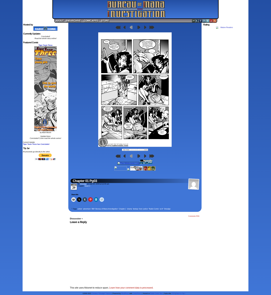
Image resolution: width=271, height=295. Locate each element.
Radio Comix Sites (156, 293)
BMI (93, 209)
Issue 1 (87, 186)
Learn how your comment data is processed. (131, 288)
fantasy (135, 209)
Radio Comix (154, 209)
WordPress (125, 293)
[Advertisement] (225, 79)
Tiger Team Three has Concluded (36, 144)
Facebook (200, 20)
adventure (87, 209)
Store (105, 21)
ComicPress (137, 293)
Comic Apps (91, 21)
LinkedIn (204, 20)
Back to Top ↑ (181, 293)
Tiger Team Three (46, 45)
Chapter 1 (122, 209)
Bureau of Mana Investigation (136, 9)
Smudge (83, 184)
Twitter (207, 20)
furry (140, 209)
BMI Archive (74, 21)
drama (129, 209)
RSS (215, 20)
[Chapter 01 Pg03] (135, 146)
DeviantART (193, 20)
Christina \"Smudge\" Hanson (101, 293)
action (79, 209)
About (60, 21)
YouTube (211, 20)
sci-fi (161, 209)
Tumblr (197, 20)
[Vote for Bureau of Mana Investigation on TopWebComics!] (146, 163)
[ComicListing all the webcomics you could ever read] (136, 170)
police (145, 209)
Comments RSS (193, 216)
